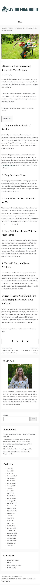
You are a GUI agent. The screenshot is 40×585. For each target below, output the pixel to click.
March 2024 (11, 496)
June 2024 (10, 491)
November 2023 (12, 506)
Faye (11, 75)
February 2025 (11, 483)
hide (10, 118)
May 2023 (10, 520)
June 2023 (10, 518)
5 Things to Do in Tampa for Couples (30, 351)
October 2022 (11, 538)
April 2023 (10, 523)
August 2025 (11, 478)
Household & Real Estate (15, 565)
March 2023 (11, 525)
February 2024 (11, 498)
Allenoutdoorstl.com (7, 165)
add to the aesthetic (27, 248)
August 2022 (11, 543)
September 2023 (12, 510)
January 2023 (11, 530)
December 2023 (12, 503)
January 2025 (11, 486)
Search (5, 415)
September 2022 (12, 540)
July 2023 (10, 515)
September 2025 (12, 476)
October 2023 (11, 508)
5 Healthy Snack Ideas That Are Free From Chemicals (9, 351)
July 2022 (10, 545)
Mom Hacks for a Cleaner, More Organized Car (17, 449)
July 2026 (10, 468)
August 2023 (11, 513)
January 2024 (11, 501)
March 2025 (11, 481)
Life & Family (11, 567)
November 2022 (12, 535)
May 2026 (10, 473)
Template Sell (5, 581)
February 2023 (11, 528)
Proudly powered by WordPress (11, 578)
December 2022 (12, 533)
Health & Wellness (13, 560)
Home (3, 62)
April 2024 (10, 493)
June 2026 (10, 471)
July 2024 (10, 488)
